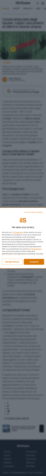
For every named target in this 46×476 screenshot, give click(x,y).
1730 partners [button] (17, 232)
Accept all (34, 261)
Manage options (12, 261)
